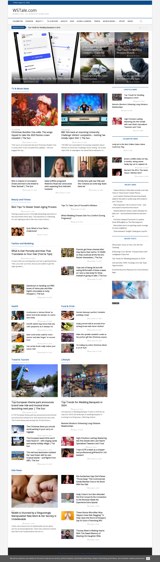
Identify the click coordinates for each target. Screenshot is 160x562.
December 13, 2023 (45, 352)
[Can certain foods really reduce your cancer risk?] (17, 349)
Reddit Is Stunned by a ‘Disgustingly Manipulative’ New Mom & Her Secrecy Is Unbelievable (33, 516)
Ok (148, 558)
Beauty (39, 21)
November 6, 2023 (28, 211)
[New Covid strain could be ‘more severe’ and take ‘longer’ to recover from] (17, 337)
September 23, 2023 (79, 209)
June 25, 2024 (92, 447)
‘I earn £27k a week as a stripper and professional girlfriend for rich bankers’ (91, 452)
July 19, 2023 (43, 235)
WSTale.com (25, 10)
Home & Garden (84, 21)
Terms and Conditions (78, 553)
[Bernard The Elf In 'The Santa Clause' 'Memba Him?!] (117, 172)
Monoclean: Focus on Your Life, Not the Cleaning (43, 78)
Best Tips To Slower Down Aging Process (34, 206)
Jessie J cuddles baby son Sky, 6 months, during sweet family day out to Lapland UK (136, 161)
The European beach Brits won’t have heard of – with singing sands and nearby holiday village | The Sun (41, 442)
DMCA (89, 553)
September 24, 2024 (32, 82)
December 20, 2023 (96, 190)
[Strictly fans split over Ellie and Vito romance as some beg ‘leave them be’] (92, 166)
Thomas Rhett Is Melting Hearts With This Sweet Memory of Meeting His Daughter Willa (90, 533)
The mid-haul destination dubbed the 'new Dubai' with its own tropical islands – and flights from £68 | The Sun (41, 456)
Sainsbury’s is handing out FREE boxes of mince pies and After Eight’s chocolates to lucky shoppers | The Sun (40, 289)
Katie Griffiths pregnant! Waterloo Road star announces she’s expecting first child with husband (58, 185)
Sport (122, 21)
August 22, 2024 (133, 82)
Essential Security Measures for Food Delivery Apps (131, 77)
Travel (97, 21)
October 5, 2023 (29, 523)
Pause (140, 27)
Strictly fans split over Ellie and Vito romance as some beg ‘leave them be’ (92, 184)
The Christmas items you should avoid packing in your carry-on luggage (40, 429)
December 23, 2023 (28, 258)
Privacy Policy (63, 553)
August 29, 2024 (133, 56)
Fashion (29, 21)
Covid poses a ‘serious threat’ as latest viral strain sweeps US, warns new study (40, 315)
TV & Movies (52, 21)
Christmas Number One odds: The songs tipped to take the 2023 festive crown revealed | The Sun (31, 135)
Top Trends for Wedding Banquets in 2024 (129, 51)
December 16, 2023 (45, 330)
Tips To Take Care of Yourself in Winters (79, 205)
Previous (143, 27)
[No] (157, 558)
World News (109, 21)
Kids (72, 21)
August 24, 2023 (77, 222)
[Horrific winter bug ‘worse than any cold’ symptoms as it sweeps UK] (17, 326)
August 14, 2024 (77, 430)
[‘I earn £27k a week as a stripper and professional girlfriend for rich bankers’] (67, 452)
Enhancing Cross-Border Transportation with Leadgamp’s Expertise (94, 49)
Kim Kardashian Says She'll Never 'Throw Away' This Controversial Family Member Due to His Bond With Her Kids (90, 480)
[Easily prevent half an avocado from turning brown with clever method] (67, 326)
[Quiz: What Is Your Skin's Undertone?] (17, 231)
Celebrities (18, 21)
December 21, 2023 (30, 142)
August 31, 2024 (99, 56)
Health (64, 21)
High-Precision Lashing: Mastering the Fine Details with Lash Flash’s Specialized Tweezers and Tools (91, 441)
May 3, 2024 (128, 150)
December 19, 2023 (45, 297)
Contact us (97, 553)
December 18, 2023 (45, 321)
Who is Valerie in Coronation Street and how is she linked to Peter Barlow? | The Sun (24, 184)
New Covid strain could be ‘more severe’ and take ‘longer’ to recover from (40, 337)
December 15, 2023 (45, 343)
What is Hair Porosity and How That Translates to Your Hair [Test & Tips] (31, 252)
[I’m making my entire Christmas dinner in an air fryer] (67, 348)
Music (130, 21)
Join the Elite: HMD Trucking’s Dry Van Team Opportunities (50, 27)
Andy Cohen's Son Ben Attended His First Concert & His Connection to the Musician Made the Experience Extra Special (91, 498)
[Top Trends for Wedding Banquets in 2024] (84, 380)
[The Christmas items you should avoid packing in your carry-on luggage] (17, 429)
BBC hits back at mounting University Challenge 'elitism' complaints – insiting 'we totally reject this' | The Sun (83, 135)
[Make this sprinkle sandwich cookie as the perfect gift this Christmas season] (67, 337)
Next (146, 27)
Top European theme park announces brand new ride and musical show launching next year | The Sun (32, 405)
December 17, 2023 (45, 450)
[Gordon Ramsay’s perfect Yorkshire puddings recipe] (67, 315)
